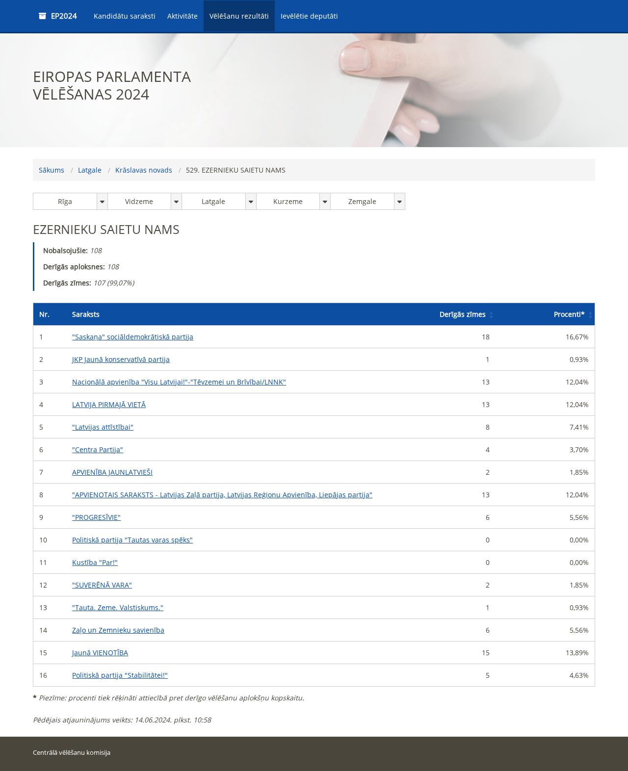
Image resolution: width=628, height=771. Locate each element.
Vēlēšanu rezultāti (239, 16)
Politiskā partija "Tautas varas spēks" (132, 539)
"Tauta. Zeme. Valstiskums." (117, 607)
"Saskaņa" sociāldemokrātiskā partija (132, 336)
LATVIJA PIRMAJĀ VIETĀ (109, 404)
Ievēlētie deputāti (309, 16)
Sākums (51, 170)
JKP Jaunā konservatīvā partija (121, 359)
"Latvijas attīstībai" (102, 427)
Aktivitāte (182, 16)
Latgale (90, 170)
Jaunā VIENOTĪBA (100, 652)
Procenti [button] (569, 314)
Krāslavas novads (143, 170)
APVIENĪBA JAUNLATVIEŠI (112, 472)
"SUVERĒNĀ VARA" (102, 585)
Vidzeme (139, 201)
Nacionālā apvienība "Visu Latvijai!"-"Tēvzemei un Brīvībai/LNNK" (179, 381)
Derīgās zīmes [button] (463, 314)
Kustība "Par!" (95, 562)
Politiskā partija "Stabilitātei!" (120, 675)
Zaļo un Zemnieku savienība (118, 630)
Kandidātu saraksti (125, 16)
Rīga (65, 201)
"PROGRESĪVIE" (96, 517)
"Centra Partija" (97, 449)
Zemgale (362, 201)
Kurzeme (288, 201)
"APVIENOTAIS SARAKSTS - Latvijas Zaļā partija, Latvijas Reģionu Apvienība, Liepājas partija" (222, 494)
